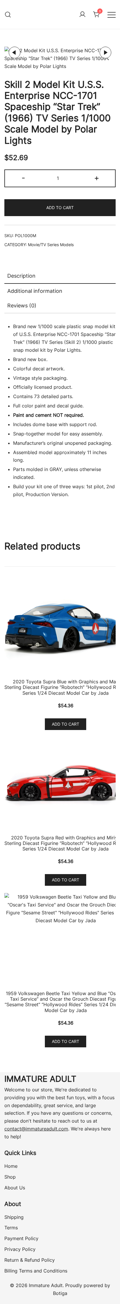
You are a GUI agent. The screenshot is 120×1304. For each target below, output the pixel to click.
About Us (14, 1188)
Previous (14, 52)
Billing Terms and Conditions (35, 1271)
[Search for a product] (8, 14)
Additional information (34, 291)
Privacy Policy (20, 1249)
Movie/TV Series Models (51, 244)
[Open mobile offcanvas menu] (111, 14)
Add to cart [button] (65, 724)
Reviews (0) (21, 305)
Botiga (60, 1293)
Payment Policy (21, 1238)
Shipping (14, 1217)
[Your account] (82, 14)
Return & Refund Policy (29, 1260)
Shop (10, 1177)
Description (21, 276)
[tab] (60, 276)
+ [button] (96, 178)
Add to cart (60, 207)
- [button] (23, 178)
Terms (11, 1228)
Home (10, 1166)
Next (105, 52)
